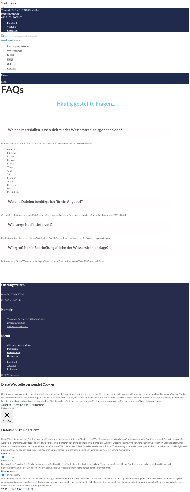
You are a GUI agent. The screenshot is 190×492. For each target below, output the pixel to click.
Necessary (10, 456)
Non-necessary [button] (9, 471)
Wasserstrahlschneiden (19, 345)
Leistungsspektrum (18, 46)
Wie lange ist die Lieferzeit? (30, 224)
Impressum (12, 348)
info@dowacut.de (10, 13)
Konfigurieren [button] (21, 404)
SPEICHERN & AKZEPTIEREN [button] (17, 489)
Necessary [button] (6, 453)
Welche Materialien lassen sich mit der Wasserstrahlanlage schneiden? (65, 130)
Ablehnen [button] (6, 404)
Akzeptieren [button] (38, 404)
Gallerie (11, 64)
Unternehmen (14, 50)
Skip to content (9, 2)
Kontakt (11, 68)
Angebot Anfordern (10, 40)
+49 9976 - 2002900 (11, 17)
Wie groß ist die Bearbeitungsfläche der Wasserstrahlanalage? (58, 247)
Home (4, 74)
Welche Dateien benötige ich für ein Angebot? (45, 201)
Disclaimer (12, 355)
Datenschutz (13, 352)
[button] (85, 132)
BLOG (10, 55)
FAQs (10, 59)
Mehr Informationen (150, 401)
